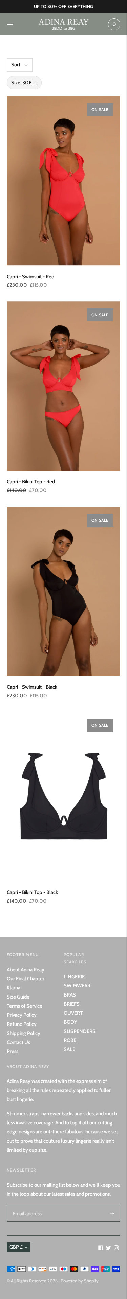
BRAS (70, 995)
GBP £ (16, 1247)
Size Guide (18, 997)
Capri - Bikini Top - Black (32, 892)
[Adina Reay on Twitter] (108, 1249)
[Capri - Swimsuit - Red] (63, 181)
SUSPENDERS (80, 1031)
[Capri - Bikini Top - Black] (63, 797)
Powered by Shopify (80, 1280)
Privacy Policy (22, 1015)
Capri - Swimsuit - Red (30, 276)
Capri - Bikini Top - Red (31, 482)
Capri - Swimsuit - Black (32, 687)
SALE (69, 1049)
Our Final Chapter (25, 979)
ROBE (70, 1040)
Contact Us (18, 1042)
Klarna (13, 988)
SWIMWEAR (77, 986)
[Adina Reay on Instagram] (116, 1249)
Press (12, 1051)
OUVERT (73, 1013)
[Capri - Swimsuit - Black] (63, 591)
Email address (26, 1205)
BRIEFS (72, 1004)
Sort (15, 65)
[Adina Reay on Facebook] (100, 1249)
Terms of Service (24, 1006)
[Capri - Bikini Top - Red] (63, 386)
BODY (70, 1022)
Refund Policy (22, 1024)
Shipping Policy (23, 1033)
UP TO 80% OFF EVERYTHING (63, 6)
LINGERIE (74, 977)
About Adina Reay (25, 969)
